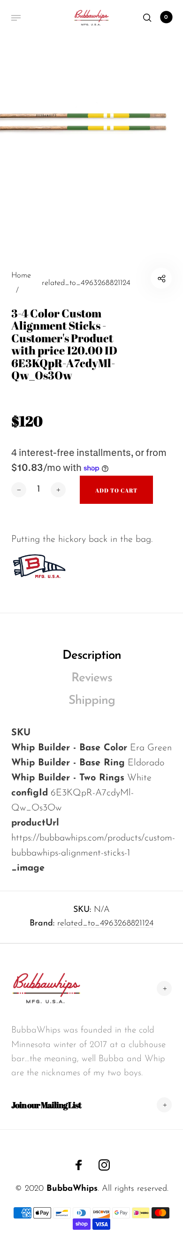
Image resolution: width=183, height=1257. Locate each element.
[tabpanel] (91, 157)
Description (91, 655)
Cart (166, 17)
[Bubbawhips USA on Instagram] (104, 1165)
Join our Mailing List (46, 1105)
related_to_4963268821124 (105, 923)
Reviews (91, 678)
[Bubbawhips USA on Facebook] (78, 1165)
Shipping (92, 700)
